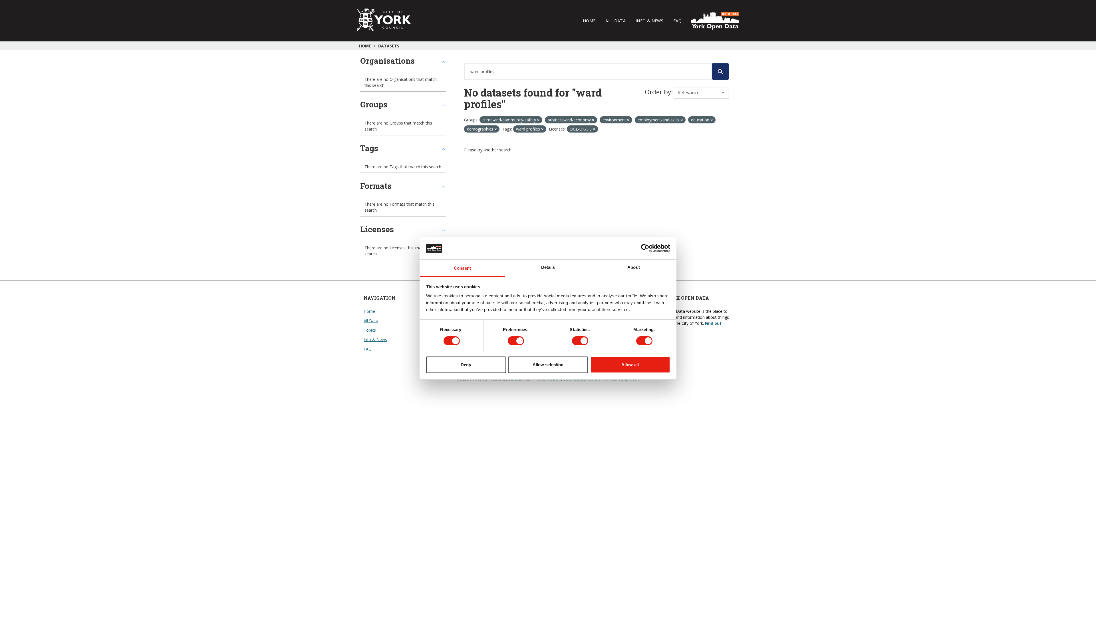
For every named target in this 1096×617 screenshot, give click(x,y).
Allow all (630, 364)
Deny (466, 364)
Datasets (388, 46)
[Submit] (720, 71)
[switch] (516, 340)
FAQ (677, 20)
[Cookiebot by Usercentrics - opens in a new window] (645, 248)
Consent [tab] (462, 268)
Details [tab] (548, 267)
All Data (615, 20)
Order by (658, 91)
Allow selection (548, 364)
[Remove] (538, 120)
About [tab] (633, 267)
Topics (370, 330)
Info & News (649, 20)
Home (589, 20)
